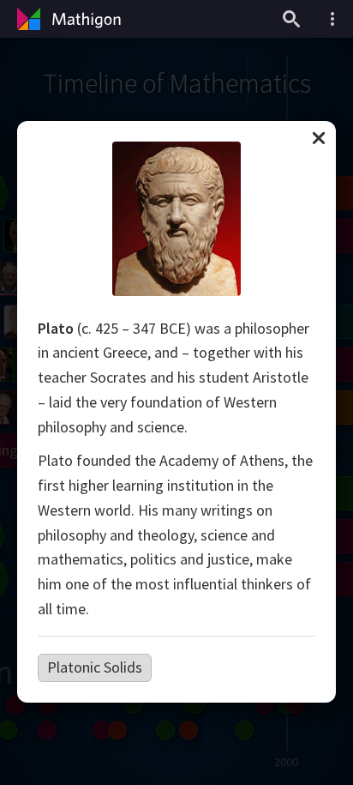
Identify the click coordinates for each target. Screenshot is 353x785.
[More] (332, 19)
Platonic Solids (94, 667)
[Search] (291, 19)
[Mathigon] (67, 19)
